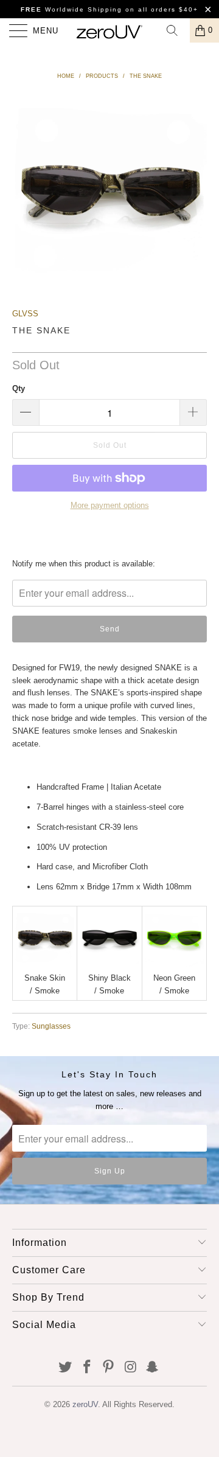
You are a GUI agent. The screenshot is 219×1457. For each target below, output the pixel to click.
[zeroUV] (109, 30)
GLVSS (25, 313)
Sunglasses (51, 1026)
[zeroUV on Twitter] (66, 1368)
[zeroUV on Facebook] (87, 1368)
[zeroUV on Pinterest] (109, 1368)
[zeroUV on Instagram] (131, 1368)
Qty (18, 388)
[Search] (176, 30)
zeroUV (85, 1404)
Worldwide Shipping (71, 9)
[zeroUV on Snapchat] (153, 1368)
